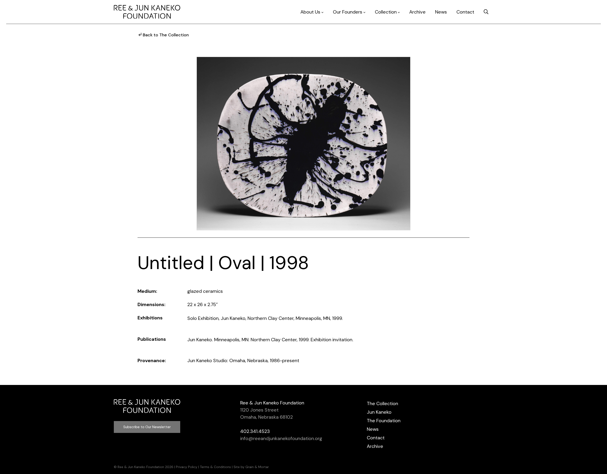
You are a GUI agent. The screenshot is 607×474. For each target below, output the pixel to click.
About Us (310, 12)
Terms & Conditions (215, 467)
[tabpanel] (303, 143)
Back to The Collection (166, 35)
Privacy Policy (186, 467)
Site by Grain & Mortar (251, 467)
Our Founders (347, 12)
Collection (386, 12)
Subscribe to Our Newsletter (147, 427)
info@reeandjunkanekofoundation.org (281, 438)
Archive (417, 12)
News (441, 12)
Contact (465, 12)
